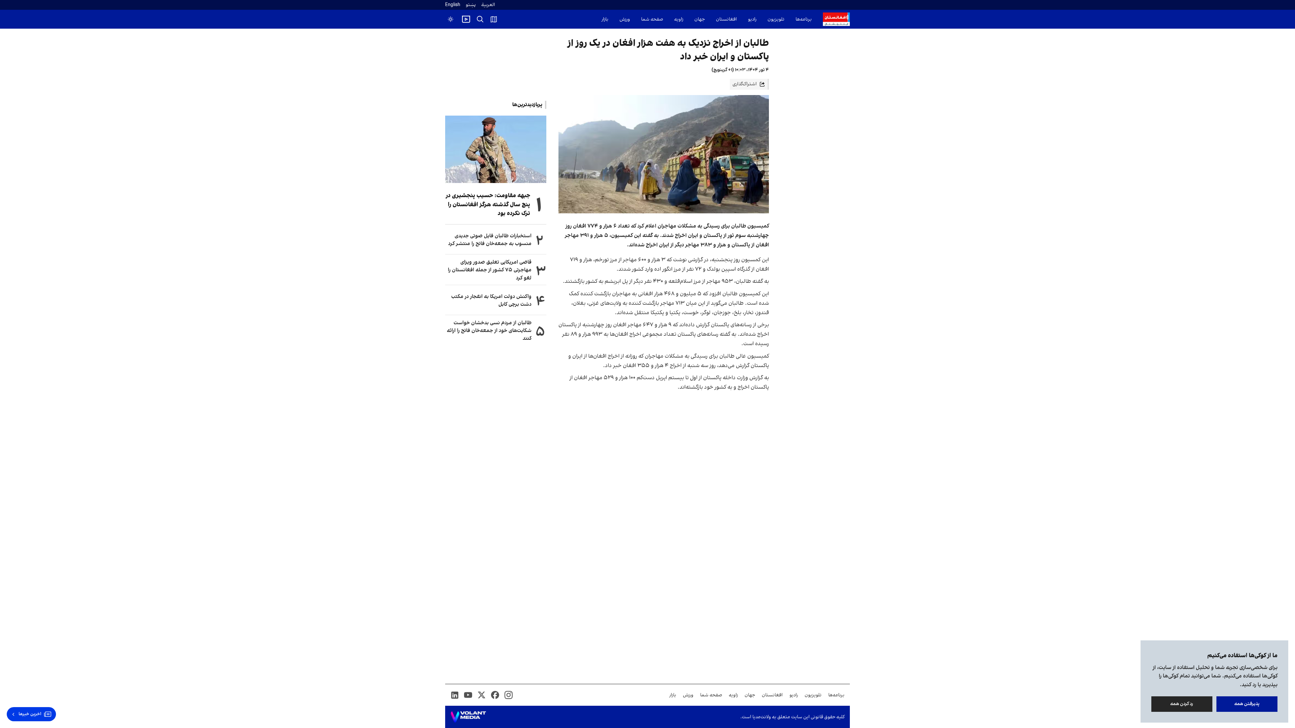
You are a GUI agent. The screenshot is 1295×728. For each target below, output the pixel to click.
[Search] (480, 19)
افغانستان (726, 19)
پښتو (471, 4)
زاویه (678, 19)
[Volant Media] (468, 717)
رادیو (752, 19)
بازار (605, 19)
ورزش (625, 19)
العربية (488, 4)
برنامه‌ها (804, 19)
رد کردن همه (1182, 703)
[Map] (493, 19)
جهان (699, 19)
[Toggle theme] (450, 19)
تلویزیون (776, 19)
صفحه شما (652, 19)
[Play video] (466, 19)
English (452, 4)
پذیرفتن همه (1247, 703)
